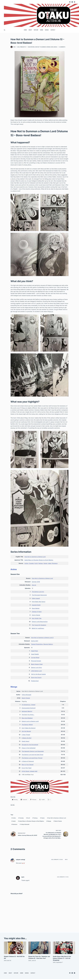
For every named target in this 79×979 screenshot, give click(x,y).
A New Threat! (26, 734)
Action (26, 563)
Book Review (31, 47)
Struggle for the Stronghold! (30, 744)
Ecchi (36, 563)
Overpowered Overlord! (28, 708)
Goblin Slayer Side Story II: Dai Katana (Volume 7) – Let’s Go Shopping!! (62, 958)
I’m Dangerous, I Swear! (28, 704)
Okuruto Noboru (48, 644)
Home (25, 29)
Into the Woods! (26, 731)
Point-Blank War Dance (38, 601)
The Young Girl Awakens (39, 625)
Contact (53, 29)
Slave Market (35, 608)
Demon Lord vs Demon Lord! (30, 721)
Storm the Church (36, 677)
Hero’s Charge (36, 615)
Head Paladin (35, 654)
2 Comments (62, 47)
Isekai (49, 563)
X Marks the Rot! (26, 738)
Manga (47, 29)
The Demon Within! (27, 724)
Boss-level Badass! (27, 718)
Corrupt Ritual (35, 657)
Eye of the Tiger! (26, 768)
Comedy (31, 563)
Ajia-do (34, 585)
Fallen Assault (36, 598)
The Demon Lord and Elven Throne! (32, 758)
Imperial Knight (36, 605)
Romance (54, 563)
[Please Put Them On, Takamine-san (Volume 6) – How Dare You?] (39, 948)
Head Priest (34, 651)
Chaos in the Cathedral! (28, 748)
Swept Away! (25, 741)
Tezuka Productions (37, 644)
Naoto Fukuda (26, 698)
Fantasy (40, 563)
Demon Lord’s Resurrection (40, 621)
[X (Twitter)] (72, 2)
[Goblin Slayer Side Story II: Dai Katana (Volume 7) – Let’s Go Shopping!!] (64, 948)
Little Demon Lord (36, 671)
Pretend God (34, 681)
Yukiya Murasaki (26, 694)
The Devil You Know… (28, 714)
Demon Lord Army (36, 667)
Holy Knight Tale (36, 618)
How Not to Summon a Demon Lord (44, 47)
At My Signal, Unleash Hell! (29, 771)
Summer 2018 (36, 581)
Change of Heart (37, 611)
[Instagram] (74, 973)
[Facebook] (69, 2)
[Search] (4, 30)
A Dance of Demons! (28, 761)
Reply (66, 859)
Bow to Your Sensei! (27, 764)
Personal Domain (36, 661)
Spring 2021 (34, 641)
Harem (45, 563)
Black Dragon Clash (37, 664)
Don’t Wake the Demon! (28, 728)
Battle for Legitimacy (38, 628)
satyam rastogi (20, 859)
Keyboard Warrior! (27, 711)
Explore (36, 29)
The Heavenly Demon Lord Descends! (33, 751)
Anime (41, 29)
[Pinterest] (74, 2)
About (30, 29)
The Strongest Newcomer (39, 595)
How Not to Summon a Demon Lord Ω (42, 637)
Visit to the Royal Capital (38, 674)
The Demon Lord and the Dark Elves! (32, 754)
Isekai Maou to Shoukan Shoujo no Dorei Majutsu (38, 560)
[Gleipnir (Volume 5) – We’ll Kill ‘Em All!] (15, 948)
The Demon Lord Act (38, 591)
